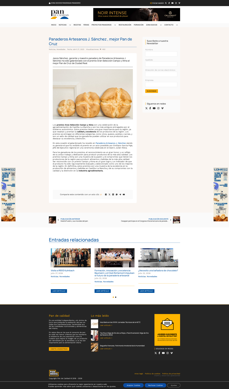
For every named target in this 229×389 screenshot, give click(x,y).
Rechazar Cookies (155, 385)
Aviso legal (139, 374)
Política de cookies (152, 374)
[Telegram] (120, 194)
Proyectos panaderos (101, 25)
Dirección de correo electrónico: (160, 70)
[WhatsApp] (116, 194)
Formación (138, 25)
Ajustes (174, 385)
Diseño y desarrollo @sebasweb (167, 375)
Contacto (168, 25)
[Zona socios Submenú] (161, 25)
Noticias (62, 25)
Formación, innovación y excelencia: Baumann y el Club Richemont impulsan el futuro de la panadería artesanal (71, 273)
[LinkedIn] (113, 194)
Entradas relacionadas (74, 239)
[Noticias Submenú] (70, 25)
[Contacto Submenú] (177, 25)
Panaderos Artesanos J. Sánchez (111, 143)
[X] (109, 194)
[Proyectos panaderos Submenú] (115, 25)
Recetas (77, 25)
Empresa (149, 80)
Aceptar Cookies (133, 385)
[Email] (124, 194)
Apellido (149, 60)
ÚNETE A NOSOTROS (59, 349)
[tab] (113, 297)
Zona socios (151, 25)
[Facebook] (106, 194)
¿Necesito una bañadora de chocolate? (114, 270)
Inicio (53, 25)
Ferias (86, 25)
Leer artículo (58, 291)
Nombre (149, 49)
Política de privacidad (171, 374)
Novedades (61, 49)
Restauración (125, 25)
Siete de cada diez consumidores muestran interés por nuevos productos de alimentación (155, 273)
